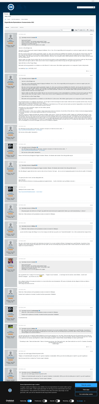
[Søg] (93, 7)
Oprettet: (8, 45)
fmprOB (11, 150)
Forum (8, 19)
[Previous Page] (83, 30)
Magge (10, 375)
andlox (10, 331)
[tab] (7, 27)
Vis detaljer (80, 401)
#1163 (91, 223)
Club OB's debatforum (15, 19)
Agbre (10, 40)
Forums (6, 14)
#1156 (91, 34)
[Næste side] (84, 30)
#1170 (91, 369)
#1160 (91, 162)
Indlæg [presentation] (7, 27)
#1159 (91, 144)
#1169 (91, 351)
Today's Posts (8, 16)
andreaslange (10, 295)
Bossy (10, 264)
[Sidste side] (87, 30)
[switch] (45, 401)
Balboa (10, 211)
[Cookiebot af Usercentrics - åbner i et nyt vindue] (10, 401)
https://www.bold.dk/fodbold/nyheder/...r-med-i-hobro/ (30, 191)
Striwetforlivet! (10, 357)
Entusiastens (10, 168)
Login (93, 1)
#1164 (91, 241)
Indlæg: (9, 46)
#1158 (91, 126)
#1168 (91, 325)
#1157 (91, 75)
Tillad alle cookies (86, 385)
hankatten (10, 81)
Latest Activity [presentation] (14, 27)
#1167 (91, 307)
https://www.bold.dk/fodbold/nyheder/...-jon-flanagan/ (30, 129)
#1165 (91, 258)
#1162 (91, 205)
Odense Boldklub (24, 19)
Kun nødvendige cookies (86, 394)
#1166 (91, 289)
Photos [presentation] (21, 27)
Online (10, 229)
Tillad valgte (86, 389)
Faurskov (10, 132)
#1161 (91, 187)
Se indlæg (36, 37)
